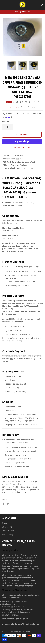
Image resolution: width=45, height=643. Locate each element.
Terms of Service (8, 530)
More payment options (22, 147)
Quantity (5, 122)
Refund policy (7, 534)
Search (5, 523)
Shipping (13, 107)
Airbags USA (12, 632)
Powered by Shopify (23, 632)
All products (7, 527)
